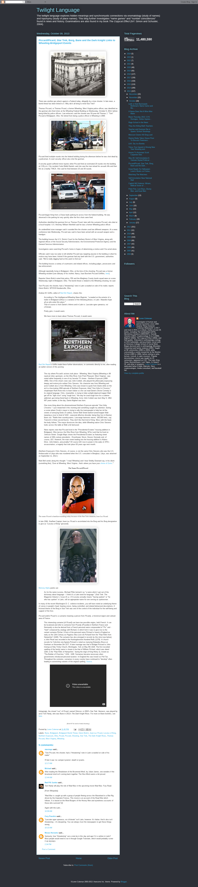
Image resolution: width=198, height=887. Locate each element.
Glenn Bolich (84, 733)
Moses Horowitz (51, 833)
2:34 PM (48, 844)
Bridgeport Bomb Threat (68, 733)
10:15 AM (48, 828)
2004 (129, 254)
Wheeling (60, 739)
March (132, 216)
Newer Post (44, 858)
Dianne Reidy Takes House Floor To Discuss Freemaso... (141, 139)
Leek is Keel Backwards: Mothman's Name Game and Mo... (140, 106)
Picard (61, 736)
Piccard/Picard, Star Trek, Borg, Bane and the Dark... (141, 165)
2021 (129, 64)
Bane (47, 733)
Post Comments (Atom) (83, 865)
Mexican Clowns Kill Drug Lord (140, 135)
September (133, 195)
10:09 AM (48, 811)
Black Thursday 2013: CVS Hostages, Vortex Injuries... (140, 118)
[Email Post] (75, 729)
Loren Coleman (145, 318)
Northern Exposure (46, 736)
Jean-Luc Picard (96, 733)
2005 (129, 251)
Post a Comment (48, 849)
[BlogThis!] (82, 729)
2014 (129, 88)
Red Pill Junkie (51, 783)
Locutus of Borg (109, 733)
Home (79, 858)
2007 (129, 244)
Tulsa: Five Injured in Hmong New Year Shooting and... (141, 148)
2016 (129, 81)
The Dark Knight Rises (97, 736)
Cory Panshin (50, 816)
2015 (129, 84)
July (131, 202)
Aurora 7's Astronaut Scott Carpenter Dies (138, 154)
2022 (129, 61)
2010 (129, 234)
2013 (129, 91)
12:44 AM (48, 777)
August (132, 199)
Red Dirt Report (66, 293)
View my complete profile (134, 373)
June (131, 206)
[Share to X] (85, 729)
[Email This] (79, 729)
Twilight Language (58, 10)
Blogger (124, 882)
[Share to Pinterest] (90, 729)
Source (89, 662)
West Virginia (51, 739)
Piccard (68, 736)
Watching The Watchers (137, 175)
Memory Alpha (44, 588)
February (133, 219)
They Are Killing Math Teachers (140, 126)
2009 (129, 237)
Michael (48, 768)
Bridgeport (54, 733)
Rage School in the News (138, 122)
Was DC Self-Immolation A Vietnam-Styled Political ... (139, 159)
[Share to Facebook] (87, 729)
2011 (129, 230)
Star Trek (83, 736)
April (131, 212)
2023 (129, 57)
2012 (129, 227)
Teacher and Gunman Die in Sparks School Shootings (139, 130)
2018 (129, 74)
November (133, 97)
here (107, 274)
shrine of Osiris (106, 463)
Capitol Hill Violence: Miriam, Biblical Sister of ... (139, 184)
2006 (129, 247)
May (131, 209)
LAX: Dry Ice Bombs (136, 144)
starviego (48, 749)
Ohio (56, 736)
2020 (129, 67)
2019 (129, 71)
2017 (129, 78)
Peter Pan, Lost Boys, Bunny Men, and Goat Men (139, 190)
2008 (129, 240)
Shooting (75, 736)
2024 (129, 54)
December (133, 94)
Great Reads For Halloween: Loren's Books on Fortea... (139, 170)
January (132, 223)
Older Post (112, 858)
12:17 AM (48, 763)
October (132, 101)
